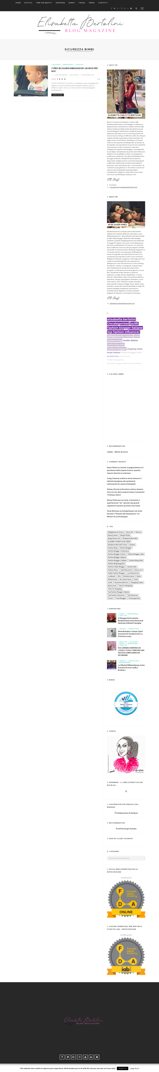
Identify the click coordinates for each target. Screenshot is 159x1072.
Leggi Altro (57, 95)
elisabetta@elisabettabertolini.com (122, 303)
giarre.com (138, 570)
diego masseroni (114, 538)
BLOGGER (56, 64)
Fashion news (124, 662)
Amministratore (61, 75)
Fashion (122, 628)
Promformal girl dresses (126, 829)
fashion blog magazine (115, 360)
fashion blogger (116, 348)
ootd (137, 336)
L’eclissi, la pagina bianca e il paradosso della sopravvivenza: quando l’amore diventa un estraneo (125, 470)
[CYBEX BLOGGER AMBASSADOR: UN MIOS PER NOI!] (31, 81)
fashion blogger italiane (125, 327)
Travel (82, 3)
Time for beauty (44, 3)
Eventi (72, 3)
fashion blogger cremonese (118, 551)
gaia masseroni (124, 356)
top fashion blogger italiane (117, 363)
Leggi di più (134, 1068)
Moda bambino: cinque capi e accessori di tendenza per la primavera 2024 (130, 633)
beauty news (113, 535)
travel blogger (120, 598)
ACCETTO (122, 1068)
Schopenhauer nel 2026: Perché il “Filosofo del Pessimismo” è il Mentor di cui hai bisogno (124, 514)
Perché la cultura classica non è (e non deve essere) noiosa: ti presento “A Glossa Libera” (125, 492)
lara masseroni (133, 573)
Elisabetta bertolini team (117, 545)
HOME (18, 3)
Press (92, 3)
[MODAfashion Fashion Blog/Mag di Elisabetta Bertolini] (79, 25)
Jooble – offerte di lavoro (117, 452)
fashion (116, 352)
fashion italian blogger (116, 567)
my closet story (112, 356)
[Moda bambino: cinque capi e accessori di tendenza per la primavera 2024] (111, 632)
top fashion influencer (123, 332)
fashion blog (114, 340)
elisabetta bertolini (121, 319)
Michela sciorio (128, 576)
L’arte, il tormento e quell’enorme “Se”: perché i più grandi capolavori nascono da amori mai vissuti (123, 503)
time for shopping (134, 363)
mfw (119, 576)
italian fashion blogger (116, 573)
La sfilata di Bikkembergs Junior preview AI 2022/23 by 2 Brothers (131, 667)
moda (110, 352)
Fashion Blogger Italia (131, 352)
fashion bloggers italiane (117, 560)
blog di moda (125, 535)
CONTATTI (103, 3)
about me (129, 532)
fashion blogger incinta (116, 554)
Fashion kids (68, 64)
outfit (134, 323)
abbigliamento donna (120, 336)
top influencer (132, 595)
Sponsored (112, 586)
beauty (138, 532)
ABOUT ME (123, 642)
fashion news (113, 570)
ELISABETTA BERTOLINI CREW (119, 541)
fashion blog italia (115, 344)
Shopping (60, 3)
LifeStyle (79, 64)
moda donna (130, 340)
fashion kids (131, 567)
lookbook (111, 576)
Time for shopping (125, 586)
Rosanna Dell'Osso (122, 582)
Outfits (28, 3)
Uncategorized (118, 323)
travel (110, 598)
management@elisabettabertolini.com (123, 187)
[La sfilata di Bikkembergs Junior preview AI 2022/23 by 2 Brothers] (111, 665)
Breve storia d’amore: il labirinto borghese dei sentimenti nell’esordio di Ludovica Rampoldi (124, 481)
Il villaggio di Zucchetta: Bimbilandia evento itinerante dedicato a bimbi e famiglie (130, 620)
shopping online (134, 349)
